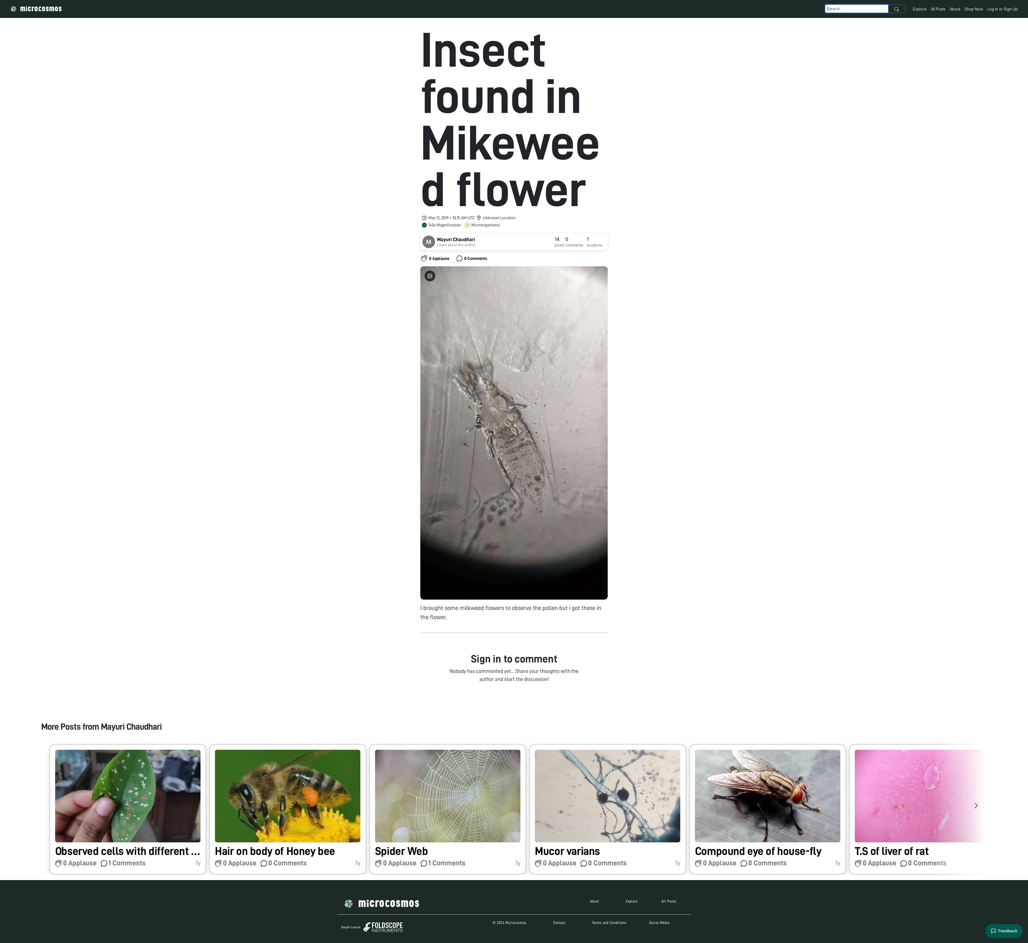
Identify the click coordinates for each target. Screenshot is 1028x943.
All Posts (938, 9)
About (955, 9)
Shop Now (974, 9)
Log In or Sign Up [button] (1002, 9)
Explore (920, 9)
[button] (128, 809)
